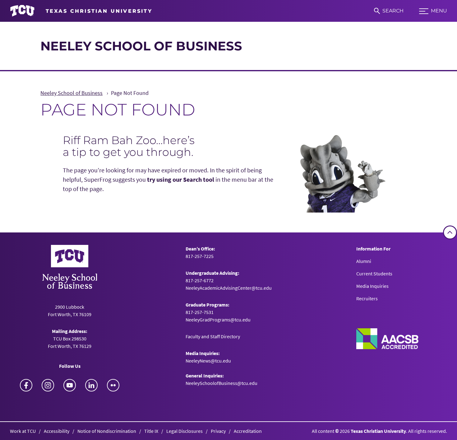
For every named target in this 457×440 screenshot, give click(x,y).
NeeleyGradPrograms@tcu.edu (218, 319)
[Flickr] (113, 385)
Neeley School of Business (141, 46)
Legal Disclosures (184, 431)
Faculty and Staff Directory (213, 336)
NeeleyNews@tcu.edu (208, 361)
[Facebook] (26, 385)
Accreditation (248, 431)
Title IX (151, 431)
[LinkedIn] (91, 385)
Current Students (374, 273)
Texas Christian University (378, 431)
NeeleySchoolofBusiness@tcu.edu (221, 383)
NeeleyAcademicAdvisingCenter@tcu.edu (229, 288)
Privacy (218, 431)
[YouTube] (69, 385)
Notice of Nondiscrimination (106, 431)
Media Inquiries (372, 286)
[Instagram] (48, 385)
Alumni (363, 261)
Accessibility (56, 431)
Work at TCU (23, 431)
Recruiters (367, 298)
